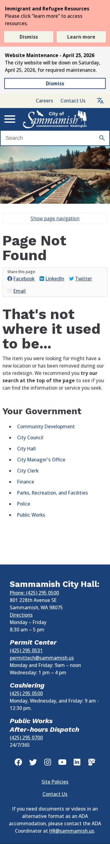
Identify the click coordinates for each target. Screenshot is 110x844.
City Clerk (27, 470)
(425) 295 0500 (26, 693)
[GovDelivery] (92, 762)
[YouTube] (62, 762)
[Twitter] (33, 762)
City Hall (26, 448)
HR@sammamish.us (71, 830)
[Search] (102, 138)
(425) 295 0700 (26, 737)
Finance (25, 481)
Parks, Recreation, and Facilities (52, 492)
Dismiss (29, 36)
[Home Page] (55, 119)
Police (23, 503)
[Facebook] (18, 762)
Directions (21, 614)
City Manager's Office (41, 459)
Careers (44, 100)
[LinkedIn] (77, 762)
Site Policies (55, 781)
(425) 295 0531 (26, 650)
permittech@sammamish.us (42, 657)
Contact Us (73, 100)
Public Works (31, 514)
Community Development (46, 426)
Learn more (81, 36)
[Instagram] (48, 762)
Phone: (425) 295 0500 (34, 592)
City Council (30, 437)
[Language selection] (100, 100)
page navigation (55, 218)
